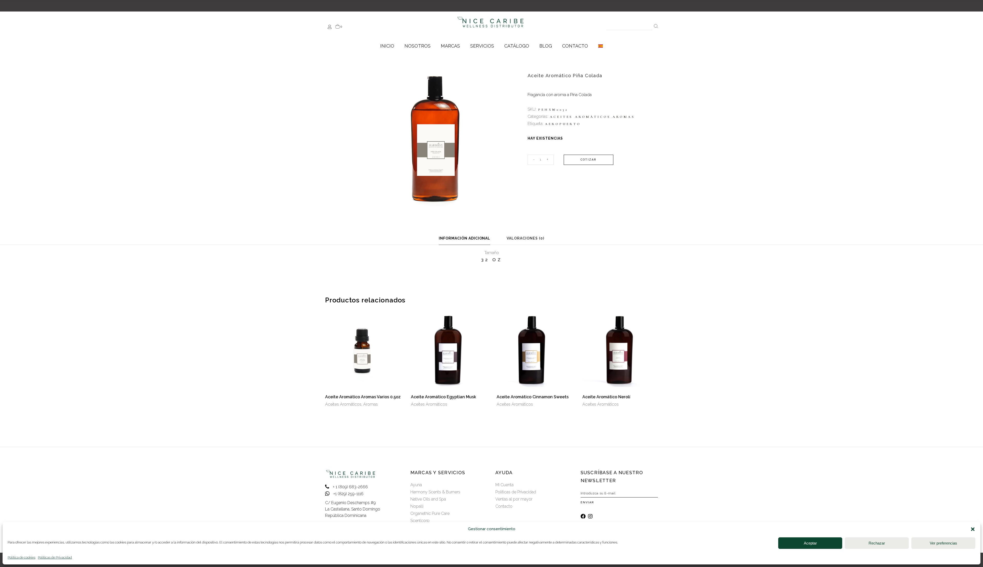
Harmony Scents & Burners (435, 492)
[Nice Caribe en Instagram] (590, 516)
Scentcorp (420, 520)
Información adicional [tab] (464, 238)
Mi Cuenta (504, 484)
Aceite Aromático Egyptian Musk (443, 396)
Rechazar (877, 543)
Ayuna (416, 484)
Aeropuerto (563, 124)
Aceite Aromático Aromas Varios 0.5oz (363, 396)
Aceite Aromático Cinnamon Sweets (533, 396)
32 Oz (491, 259)
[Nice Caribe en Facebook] (583, 516)
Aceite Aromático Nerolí (606, 396)
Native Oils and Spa (428, 499)
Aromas (624, 117)
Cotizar (588, 159)
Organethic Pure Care (430, 513)
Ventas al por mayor (513, 499)
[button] (972, 529)
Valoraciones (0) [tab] (525, 238)
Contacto (503, 506)
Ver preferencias (943, 543)
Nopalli (416, 506)
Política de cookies (21, 557)
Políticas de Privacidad (55, 557)
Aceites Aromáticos (580, 117)
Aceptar (810, 543)
